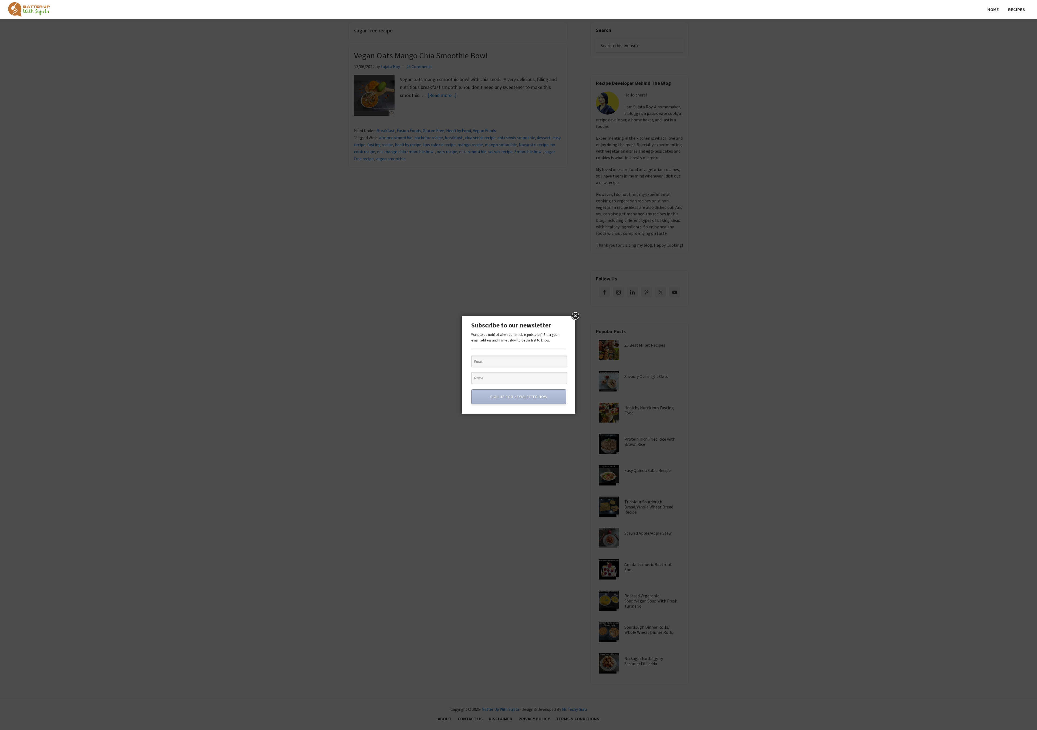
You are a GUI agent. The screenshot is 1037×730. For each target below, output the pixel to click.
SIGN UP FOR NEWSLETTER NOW (518, 396)
